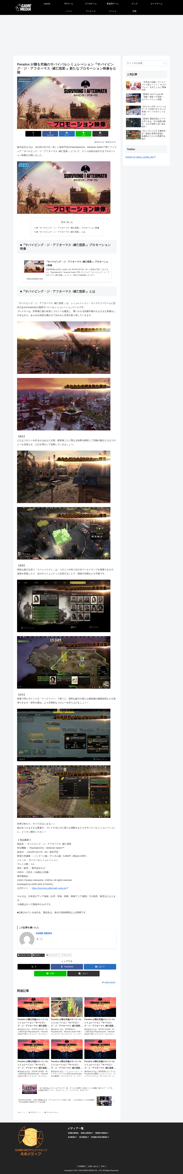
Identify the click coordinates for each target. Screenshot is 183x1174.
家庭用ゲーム (39, 955)
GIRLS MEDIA (86, 1133)
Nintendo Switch (25, 955)
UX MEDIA (83, 1137)
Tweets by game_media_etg (139, 157)
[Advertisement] (91, 35)
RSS (103, 1166)
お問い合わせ (93, 1166)
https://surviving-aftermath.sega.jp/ (49, 888)
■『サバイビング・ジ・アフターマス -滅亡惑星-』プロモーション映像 (67, 228)
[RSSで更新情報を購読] (41, 938)
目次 (63, 222)
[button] (100, 134)
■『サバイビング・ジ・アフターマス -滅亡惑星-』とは (60, 232)
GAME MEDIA (44, 933)
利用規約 (81, 1166)
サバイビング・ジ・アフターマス (59, 955)
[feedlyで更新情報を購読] (37, 938)
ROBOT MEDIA (101, 1133)
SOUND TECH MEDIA (99, 1137)
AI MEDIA (71, 1137)
